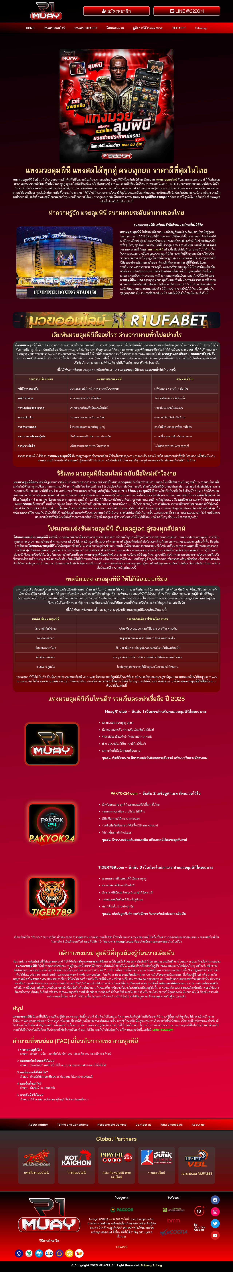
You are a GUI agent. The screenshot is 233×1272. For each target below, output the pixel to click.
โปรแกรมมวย (115, 28)
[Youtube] (215, 1235)
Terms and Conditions (72, 1124)
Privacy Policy (151, 1265)
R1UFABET (179, 28)
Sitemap (201, 28)
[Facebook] (215, 1199)
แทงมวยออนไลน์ (54, 28)
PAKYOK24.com (124, 793)
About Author (38, 1124)
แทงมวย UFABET (85, 28)
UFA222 (121, 1247)
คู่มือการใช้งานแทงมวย (148, 28)
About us (198, 1124)
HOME (30, 28)
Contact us (143, 1124)
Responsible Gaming (112, 1124)
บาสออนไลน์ (156, 1173)
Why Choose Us (172, 1124)
